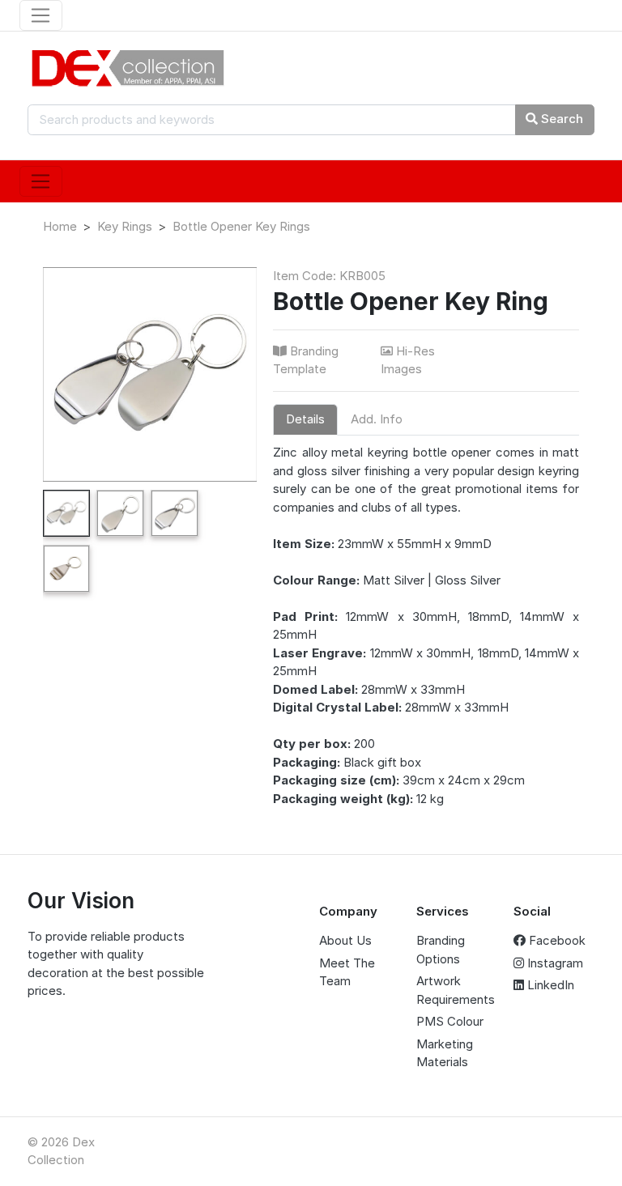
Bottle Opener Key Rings (241, 226)
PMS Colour (450, 1021)
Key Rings (124, 226)
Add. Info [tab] (377, 419)
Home (60, 226)
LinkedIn (549, 985)
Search (560, 118)
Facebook (556, 940)
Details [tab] (305, 419)
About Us (345, 940)
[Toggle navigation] (40, 15)
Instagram (553, 963)
